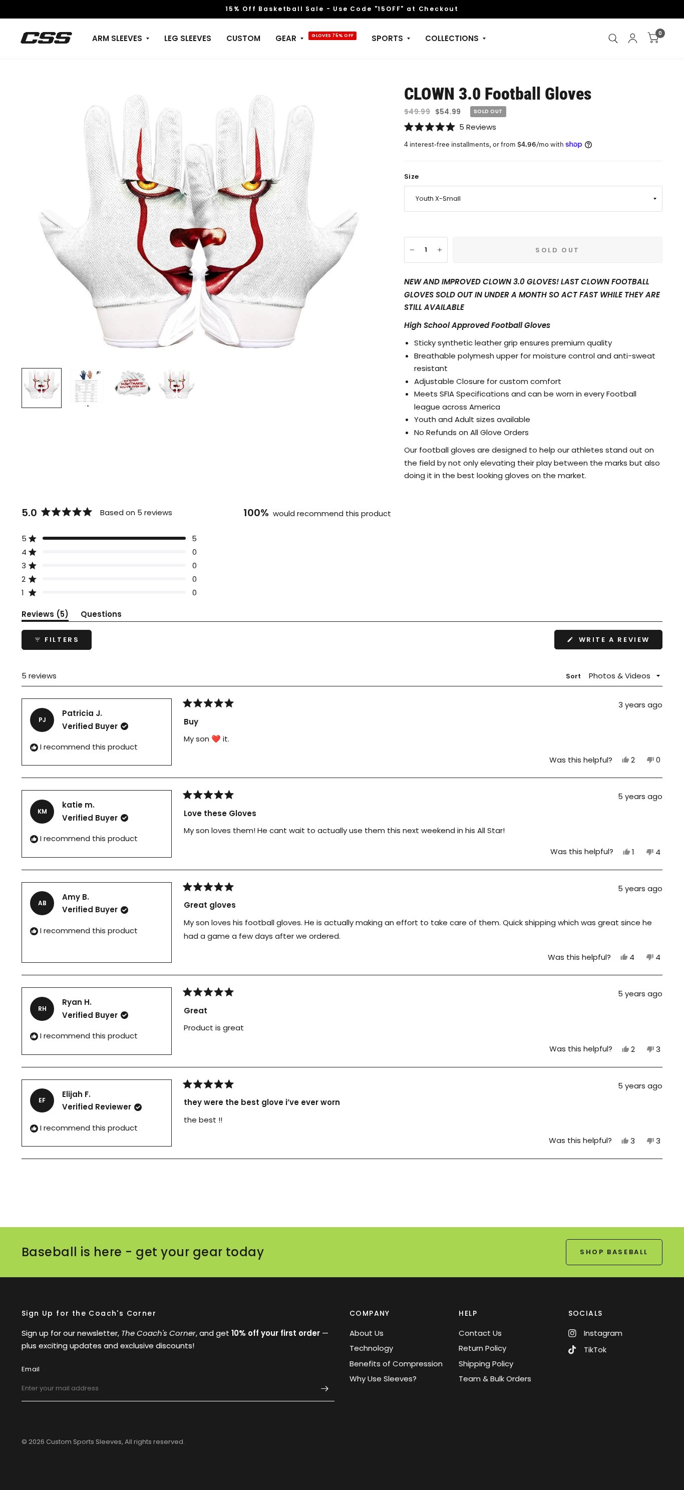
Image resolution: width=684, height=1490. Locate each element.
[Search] (613, 39)
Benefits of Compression (396, 1363)
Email (31, 1369)
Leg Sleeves (187, 38)
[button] (533, 127)
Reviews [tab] (45, 615)
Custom (243, 38)
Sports (387, 38)
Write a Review (616, 641)
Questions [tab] (101, 615)
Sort (574, 676)
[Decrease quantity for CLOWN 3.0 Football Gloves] (412, 249)
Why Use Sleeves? (383, 1378)
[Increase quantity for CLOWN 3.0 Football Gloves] (439, 249)
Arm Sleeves (117, 38)
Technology (371, 1348)
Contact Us (480, 1333)
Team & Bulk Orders (495, 1378)
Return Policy (482, 1348)
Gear (285, 38)
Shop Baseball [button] (614, 1252)
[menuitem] (121, 38)
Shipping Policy (486, 1363)
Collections (452, 38)
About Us (367, 1333)
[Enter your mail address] (324, 1388)
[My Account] (632, 39)
